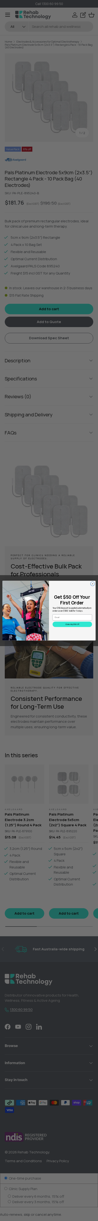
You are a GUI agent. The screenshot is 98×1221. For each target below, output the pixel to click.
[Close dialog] (92, 584)
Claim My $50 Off (72, 624)
